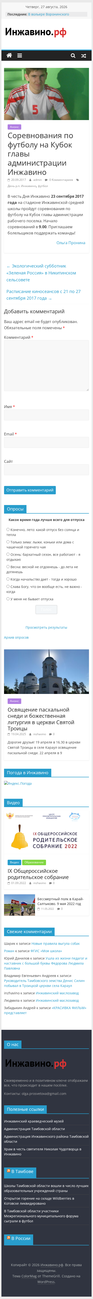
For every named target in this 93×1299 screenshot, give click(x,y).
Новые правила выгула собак (55, 943)
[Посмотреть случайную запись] (83, 56)
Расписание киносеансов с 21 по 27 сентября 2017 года (43, 294)
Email (10, 434)
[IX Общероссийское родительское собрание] (46, 813)
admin (37, 180)
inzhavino (40, 734)
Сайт (8, 461)
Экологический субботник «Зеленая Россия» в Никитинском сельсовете (41, 273)
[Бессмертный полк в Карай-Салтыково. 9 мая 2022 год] (19, 897)
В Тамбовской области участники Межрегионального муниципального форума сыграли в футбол (41, 1216)
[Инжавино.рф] (9, 56)
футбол (43, 186)
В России (20, 1238)
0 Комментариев (61, 180)
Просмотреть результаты (46, 627)
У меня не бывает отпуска (31, 599)
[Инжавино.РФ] (35, 1054)
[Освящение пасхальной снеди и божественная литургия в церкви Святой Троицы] (46, 652)
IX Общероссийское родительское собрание (38, 873)
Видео (14, 862)
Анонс (14, 127)
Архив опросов (16, 637)
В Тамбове (22, 1171)
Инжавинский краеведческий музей (34, 1121)
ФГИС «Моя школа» (46, 951)
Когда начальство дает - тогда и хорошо (43, 579)
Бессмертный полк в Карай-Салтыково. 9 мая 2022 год (60, 901)
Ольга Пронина (71, 242)
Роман (9, 951)
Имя (9, 406)
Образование (34, 862)
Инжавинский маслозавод (57, 993)
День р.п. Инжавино (22, 186)
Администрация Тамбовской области (34, 1129)
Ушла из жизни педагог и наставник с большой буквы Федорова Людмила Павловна (45, 963)
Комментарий (18, 337)
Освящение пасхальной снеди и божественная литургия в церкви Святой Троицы (41, 719)
